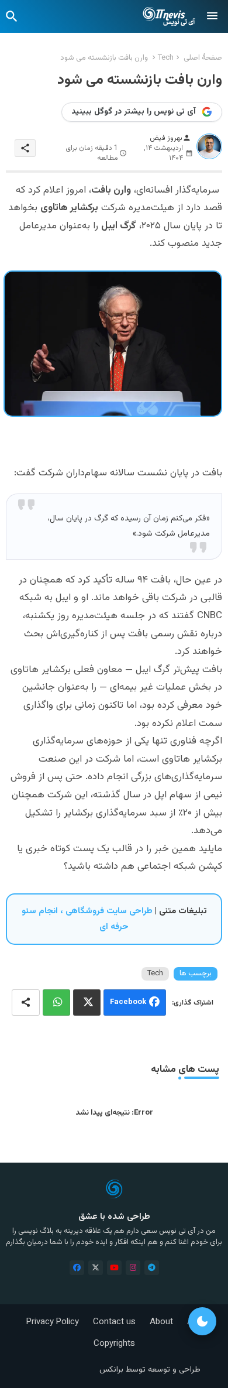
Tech (166, 58)
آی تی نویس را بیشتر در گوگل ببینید (133, 111)
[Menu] (212, 16)
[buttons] (77, 1267)
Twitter (87, 1002)
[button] (11, 16)
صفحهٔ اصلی (203, 58)
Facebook (128, 1002)
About (161, 1322)
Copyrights (114, 1344)
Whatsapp (56, 1002)
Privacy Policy (52, 1322)
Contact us (114, 1322)
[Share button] (26, 1002)
